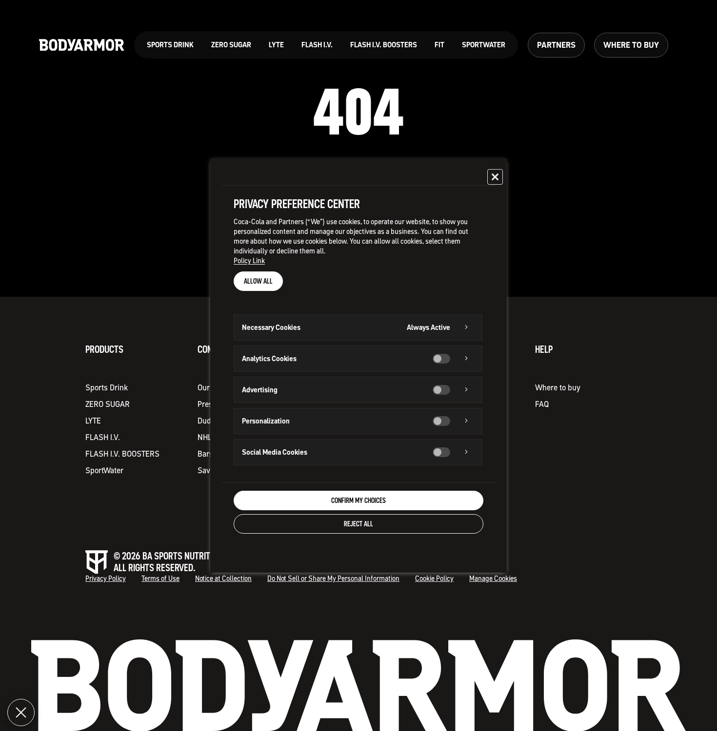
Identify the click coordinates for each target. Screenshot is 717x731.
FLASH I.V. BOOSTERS (122, 453)
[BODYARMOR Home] (81, 45)
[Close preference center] (495, 177)
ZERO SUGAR (107, 404)
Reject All (358, 524)
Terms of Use (160, 578)
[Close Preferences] (21, 712)
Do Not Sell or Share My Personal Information (333, 578)
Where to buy (557, 387)
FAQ (542, 404)
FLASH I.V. (102, 437)
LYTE (93, 420)
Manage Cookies (493, 578)
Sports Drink (106, 387)
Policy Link (249, 261)
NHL (205, 437)
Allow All (258, 281)
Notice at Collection (223, 578)
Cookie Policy (434, 578)
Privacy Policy (105, 578)
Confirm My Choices (358, 500)
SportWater (104, 470)
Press (207, 404)
